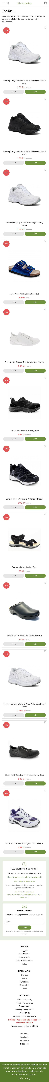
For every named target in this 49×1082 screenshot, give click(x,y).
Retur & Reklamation (24, 960)
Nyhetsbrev (24, 982)
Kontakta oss (24, 957)
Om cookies (24, 985)
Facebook (24, 1037)
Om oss (24, 975)
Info (14, 92)
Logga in (24, 950)
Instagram (24, 1040)
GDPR (24, 988)
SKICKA (24, 927)
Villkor (24, 964)
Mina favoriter (24, 954)
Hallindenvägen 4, (24, 1000)
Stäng (27, 1078)
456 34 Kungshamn (24, 1003)
